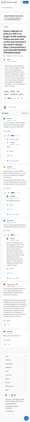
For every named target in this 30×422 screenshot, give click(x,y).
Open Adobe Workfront (14, 19)
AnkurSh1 (9, 167)
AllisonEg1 (9, 331)
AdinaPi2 (12, 196)
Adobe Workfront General (7, 7)
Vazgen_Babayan (11, 284)
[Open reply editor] (15, 107)
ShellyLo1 (12, 238)
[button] (9, 56)
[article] (15, 127)
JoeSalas (12, 142)
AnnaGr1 (9, 118)
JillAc (8, 59)
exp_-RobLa (10, 220)
